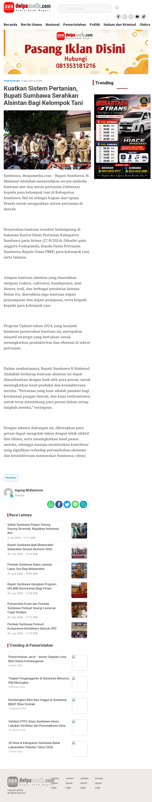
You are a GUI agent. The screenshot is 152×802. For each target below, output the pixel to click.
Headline (10, 478)
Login (54, 787)
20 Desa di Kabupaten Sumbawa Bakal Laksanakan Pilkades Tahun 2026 (34, 745)
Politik (95, 24)
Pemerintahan (74, 24)
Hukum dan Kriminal (120, 24)
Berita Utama (31, 24)
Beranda (10, 24)
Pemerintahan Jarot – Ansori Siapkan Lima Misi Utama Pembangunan (37, 659)
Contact (55, 778)
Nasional (53, 24)
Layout (54, 783)
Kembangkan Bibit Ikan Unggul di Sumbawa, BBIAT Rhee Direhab (37, 702)
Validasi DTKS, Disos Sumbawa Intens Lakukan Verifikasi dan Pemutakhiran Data (36, 723)
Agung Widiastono (29, 490)
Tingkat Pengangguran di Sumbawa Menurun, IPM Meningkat (39, 680)
